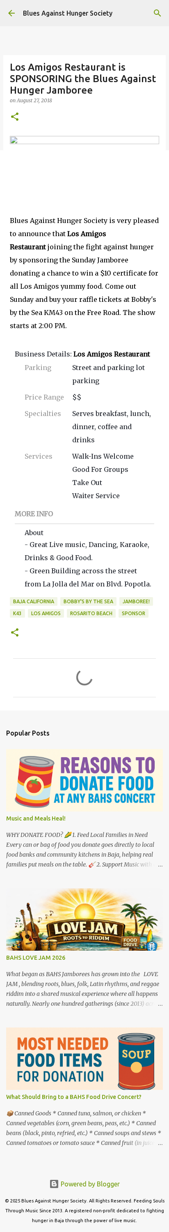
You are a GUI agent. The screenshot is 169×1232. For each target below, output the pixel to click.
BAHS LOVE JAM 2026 (35, 957)
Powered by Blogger (89, 1184)
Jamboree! (136, 601)
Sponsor (133, 613)
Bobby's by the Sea (88, 601)
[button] (15, 117)
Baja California (33, 601)
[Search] (157, 13)
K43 (17, 613)
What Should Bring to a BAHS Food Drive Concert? (74, 1097)
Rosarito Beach (91, 613)
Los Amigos (46, 613)
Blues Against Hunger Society (67, 13)
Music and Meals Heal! (36, 818)
